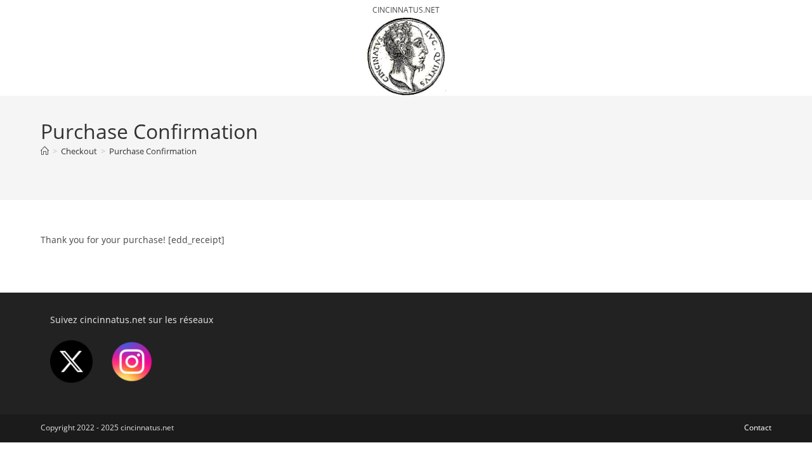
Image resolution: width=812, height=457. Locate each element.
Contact (757, 427)
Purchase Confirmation (153, 151)
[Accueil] (45, 151)
